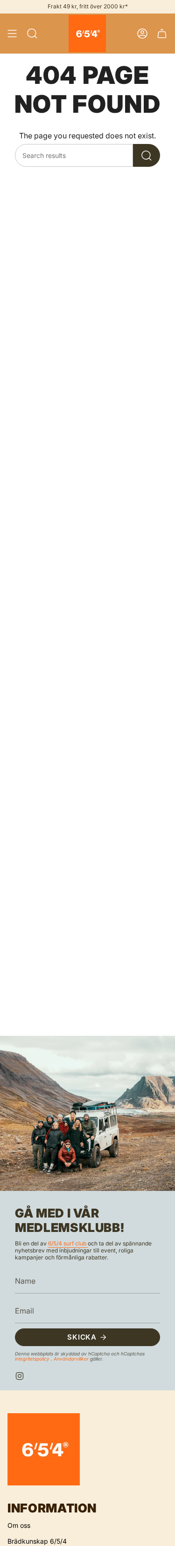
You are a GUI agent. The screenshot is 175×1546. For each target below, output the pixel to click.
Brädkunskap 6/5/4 (37, 1541)
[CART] (162, 33)
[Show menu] (12, 33)
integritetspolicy (33, 1358)
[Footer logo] (43, 1449)
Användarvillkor (72, 1358)
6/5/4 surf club (68, 1243)
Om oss (18, 1525)
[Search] (146, 155)
